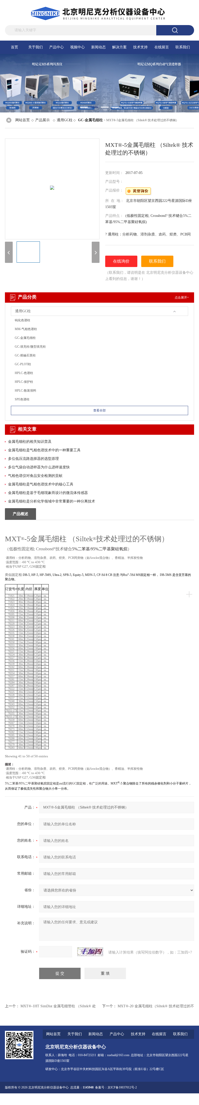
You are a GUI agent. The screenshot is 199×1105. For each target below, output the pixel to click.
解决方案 (119, 47)
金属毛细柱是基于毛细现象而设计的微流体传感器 (48, 493)
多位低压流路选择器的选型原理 (33, 459)
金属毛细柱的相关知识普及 (30, 442)
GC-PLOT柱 (23, 364)
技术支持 (140, 47)
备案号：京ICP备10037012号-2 (116, 1087)
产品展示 (42, 120)
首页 (14, 47)
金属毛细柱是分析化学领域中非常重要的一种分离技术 (51, 501)
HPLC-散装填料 (25, 390)
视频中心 (77, 47)
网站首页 (22, 120)
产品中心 (56, 47)
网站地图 (155, 1099)
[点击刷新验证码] (90, 951)
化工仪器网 (186, 1099)
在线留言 (161, 47)
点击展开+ (182, 297)
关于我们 (35, 47)
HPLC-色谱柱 (24, 373)
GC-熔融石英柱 (25, 355)
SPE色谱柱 (22, 399)
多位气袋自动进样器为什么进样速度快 (39, 467)
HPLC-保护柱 (24, 382)
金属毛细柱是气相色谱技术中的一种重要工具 (44, 450)
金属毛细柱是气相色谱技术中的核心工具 (40, 484)
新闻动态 (98, 47)
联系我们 (182, 47)
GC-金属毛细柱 (25, 338)
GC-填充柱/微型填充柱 (30, 346)
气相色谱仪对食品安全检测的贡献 (35, 476)
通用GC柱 (65, 120)
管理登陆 (141, 1099)
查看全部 (99, 410)
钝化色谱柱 (22, 320)
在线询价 (121, 261)
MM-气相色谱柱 (26, 329)
